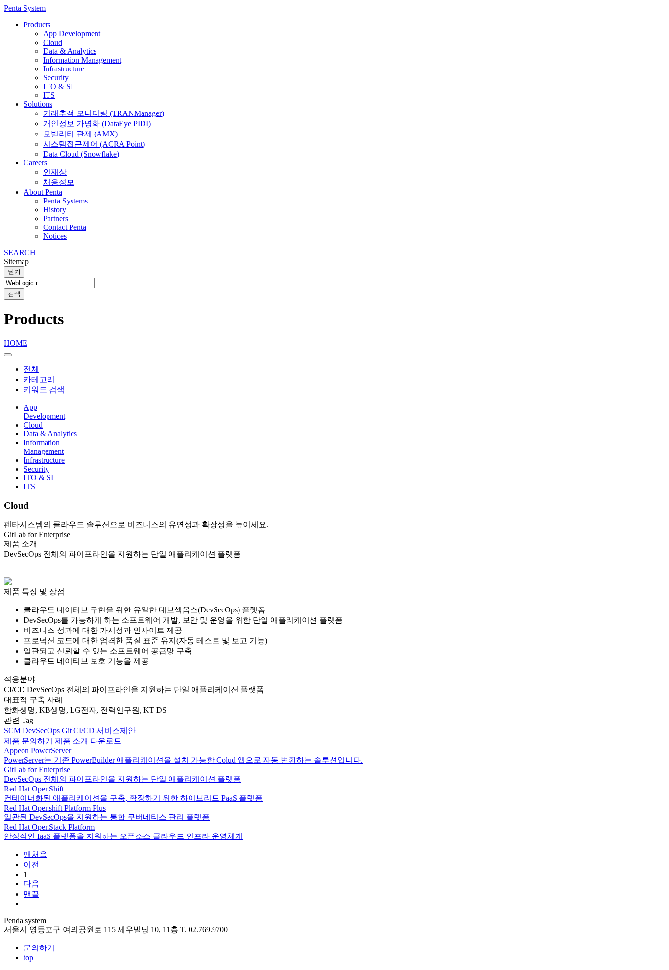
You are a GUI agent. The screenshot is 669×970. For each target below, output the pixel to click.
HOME (15, 343)
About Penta (43, 192)
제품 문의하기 (28, 741)
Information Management (82, 60)
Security (56, 77)
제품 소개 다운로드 (88, 741)
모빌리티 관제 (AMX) (80, 134)
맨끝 (31, 894)
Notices (55, 236)
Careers (35, 162)
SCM (13, 730)
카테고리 (39, 379)
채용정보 (58, 182)
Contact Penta (64, 227)
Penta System (25, 8)
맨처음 (35, 854)
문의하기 (39, 948)
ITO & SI (58, 86)
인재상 (55, 172)
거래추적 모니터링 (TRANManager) (103, 113)
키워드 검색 (44, 389)
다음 (31, 884)
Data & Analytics (69, 51)
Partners (55, 218)
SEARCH (20, 252)
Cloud (52, 42)
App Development (71, 33)
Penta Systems (65, 201)
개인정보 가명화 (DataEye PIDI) (97, 123)
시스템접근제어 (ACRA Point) (94, 144)
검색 (14, 293)
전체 (31, 369)
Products (37, 25)
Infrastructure (63, 69)
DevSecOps (42, 730)
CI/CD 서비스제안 (104, 730)
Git (67, 730)
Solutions (38, 104)
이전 (31, 864)
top (28, 957)
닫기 (14, 271)
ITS (49, 95)
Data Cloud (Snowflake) (81, 154)
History (54, 209)
